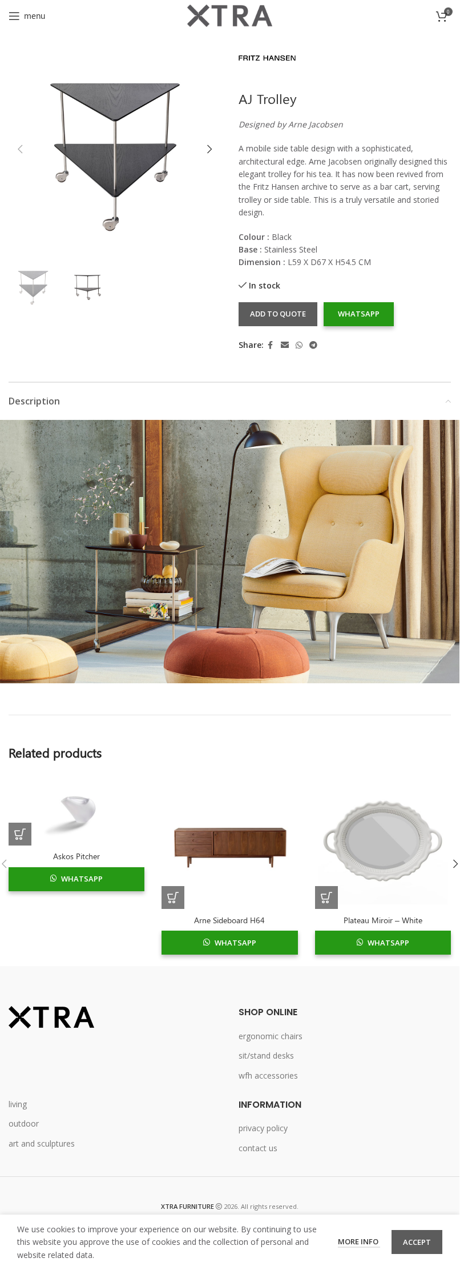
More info (359, 1241)
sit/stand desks (266, 1055)
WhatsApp (359, 314)
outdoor (24, 1123)
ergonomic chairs (270, 1036)
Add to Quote (278, 314)
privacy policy (263, 1128)
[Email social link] (284, 345)
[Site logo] (230, 14)
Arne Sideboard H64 (229, 920)
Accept (417, 1242)
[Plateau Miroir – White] (383, 841)
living (18, 1104)
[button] (20, 149)
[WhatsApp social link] (299, 345)
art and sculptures (42, 1143)
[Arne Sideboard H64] (229, 841)
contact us (258, 1148)
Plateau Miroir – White (383, 920)
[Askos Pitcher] (76, 809)
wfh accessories (268, 1075)
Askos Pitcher (76, 856)
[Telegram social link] (313, 345)
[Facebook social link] (270, 345)
